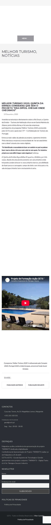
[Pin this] (23, 378)
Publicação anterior (15, 385)
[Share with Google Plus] (19, 378)
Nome (4, 473)
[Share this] (13, 378)
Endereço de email (8, 482)
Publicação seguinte (36, 385)
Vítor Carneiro (39, 516)
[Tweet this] (16, 378)
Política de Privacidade (12, 504)
